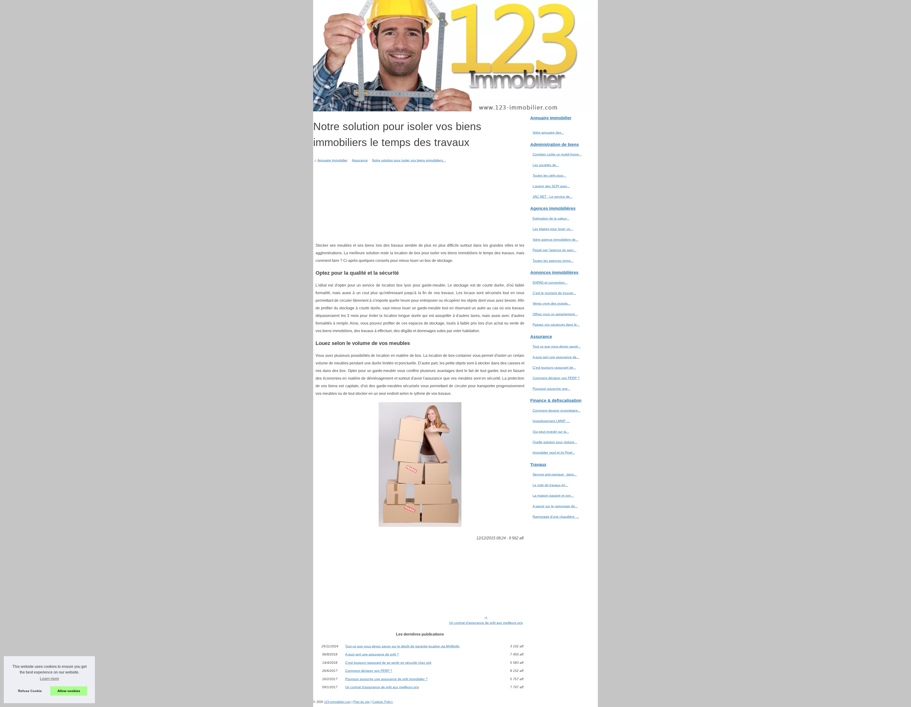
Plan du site (361, 702)
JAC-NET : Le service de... (552, 196)
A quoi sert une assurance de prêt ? (372, 654)
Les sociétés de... (546, 165)
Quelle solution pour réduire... (555, 442)
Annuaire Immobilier (332, 160)
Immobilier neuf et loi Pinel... (554, 452)
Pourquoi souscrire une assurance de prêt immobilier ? (386, 679)
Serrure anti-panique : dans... (555, 474)
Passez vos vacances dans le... (556, 324)
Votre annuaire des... (548, 132)
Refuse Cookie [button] (30, 691)
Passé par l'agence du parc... (554, 250)
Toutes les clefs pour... (549, 175)
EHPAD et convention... (550, 282)
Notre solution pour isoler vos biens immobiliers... (409, 160)
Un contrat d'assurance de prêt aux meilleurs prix (486, 623)
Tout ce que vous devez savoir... (557, 346)
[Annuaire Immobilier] (455, 55)
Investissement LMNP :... (551, 421)
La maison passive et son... (553, 495)
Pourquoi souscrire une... (551, 389)
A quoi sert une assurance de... (556, 357)
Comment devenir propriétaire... (557, 410)
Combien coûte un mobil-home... (557, 154)
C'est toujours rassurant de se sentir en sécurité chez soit (388, 662)
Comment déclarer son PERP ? (368, 670)
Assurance (360, 160)
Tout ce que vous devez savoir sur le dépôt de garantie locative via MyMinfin (402, 646)
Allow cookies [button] (68, 691)
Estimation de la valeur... (551, 218)
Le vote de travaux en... (550, 485)
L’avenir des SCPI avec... (551, 186)
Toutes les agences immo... (553, 261)
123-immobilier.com (337, 702)
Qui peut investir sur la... (551, 432)
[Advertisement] (420, 199)
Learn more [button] (49, 679)
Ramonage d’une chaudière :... (556, 516)
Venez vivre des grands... (552, 303)
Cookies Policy (382, 702)
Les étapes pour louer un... (553, 229)
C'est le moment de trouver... (554, 293)
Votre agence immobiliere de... (555, 239)
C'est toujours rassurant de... (554, 367)
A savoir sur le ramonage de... (555, 506)
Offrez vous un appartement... (555, 314)
